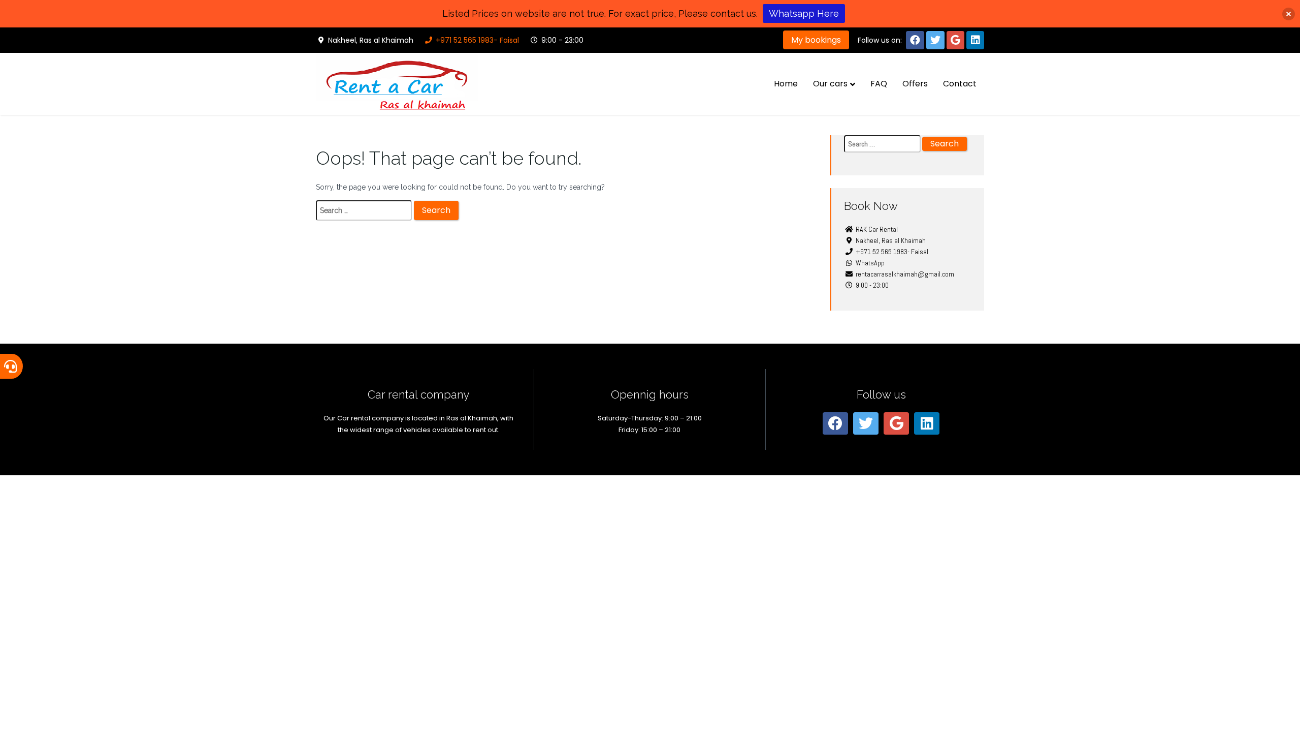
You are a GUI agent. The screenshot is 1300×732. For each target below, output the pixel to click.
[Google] (955, 40)
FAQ (878, 83)
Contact (960, 83)
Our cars (830, 83)
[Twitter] (935, 40)
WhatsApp (869, 262)
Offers (915, 83)
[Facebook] (915, 40)
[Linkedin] (975, 40)
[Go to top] (1284, 716)
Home (786, 83)
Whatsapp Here (804, 13)
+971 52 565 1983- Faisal (476, 40)
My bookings (816, 40)
